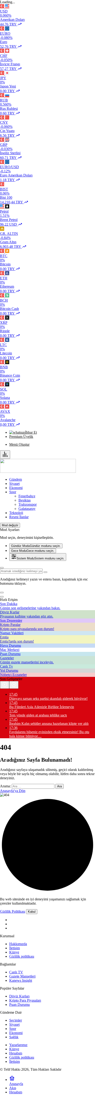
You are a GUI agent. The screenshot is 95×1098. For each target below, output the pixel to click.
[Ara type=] (45, 572)
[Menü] (5, 454)
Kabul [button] (32, 911)
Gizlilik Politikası (12, 911)
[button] (2, 592)
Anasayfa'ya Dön (12, 791)
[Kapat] (2, 596)
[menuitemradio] (35, 545)
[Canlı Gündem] (38, 471)
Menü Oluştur (19, 444)
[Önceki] (4, 685)
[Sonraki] (13, 685)
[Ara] (2, 567)
